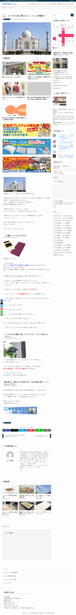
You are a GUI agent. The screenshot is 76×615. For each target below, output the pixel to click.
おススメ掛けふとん (57, 215)
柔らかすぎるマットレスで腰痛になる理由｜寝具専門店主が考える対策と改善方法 (65, 147)
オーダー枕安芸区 (68, 230)
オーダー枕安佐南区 (57, 230)
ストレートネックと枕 (10, 579)
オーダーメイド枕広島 (68, 218)
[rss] (71, 1)
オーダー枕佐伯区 (57, 223)
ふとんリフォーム (57, 218)
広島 (64, 252)
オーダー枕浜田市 (67, 247)
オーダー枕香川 (65, 250)
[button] (6, 430)
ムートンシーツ (7, 19)
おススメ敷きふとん (68, 215)
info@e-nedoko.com (9, 602)
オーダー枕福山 (56, 250)
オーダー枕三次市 (67, 220)
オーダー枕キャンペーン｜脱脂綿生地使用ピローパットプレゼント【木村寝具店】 (65, 136)
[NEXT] (72, 25)
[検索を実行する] (72, 15)
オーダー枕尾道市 (67, 232)
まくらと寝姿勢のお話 (10, 576)
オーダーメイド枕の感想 (10, 572)
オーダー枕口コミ (57, 225)
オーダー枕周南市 (57, 228)
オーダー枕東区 (67, 245)
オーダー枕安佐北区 (67, 228)
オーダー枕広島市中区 (58, 240)
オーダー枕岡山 (56, 235)
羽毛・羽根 (69, 252)
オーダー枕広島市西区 (58, 242)
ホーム (6, 569)
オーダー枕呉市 (66, 225)
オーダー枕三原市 (57, 220)
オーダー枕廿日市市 (57, 245)
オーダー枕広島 (65, 237)
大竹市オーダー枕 (57, 252)
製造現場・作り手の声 (58, 254)
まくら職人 (10, 460)
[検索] (73, 1)
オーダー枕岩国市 (66, 235)
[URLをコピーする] (47, 430)
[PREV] (54, 25)
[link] (21, 470)
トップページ (61, 151)
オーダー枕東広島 (57, 247)
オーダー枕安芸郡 (57, 232)
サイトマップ (7, 583)
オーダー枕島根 (56, 237)
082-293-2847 (7, 600)
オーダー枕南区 (66, 223)
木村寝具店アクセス (57, 82)
